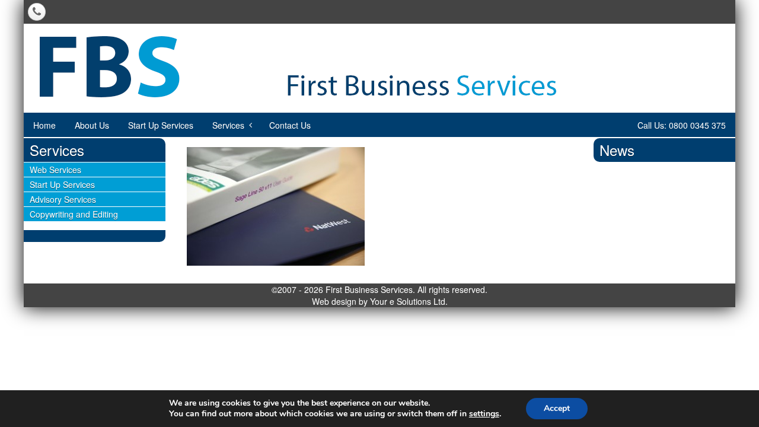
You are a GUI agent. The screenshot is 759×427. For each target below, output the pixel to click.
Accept (557, 408)
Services (228, 125)
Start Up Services (160, 125)
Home (44, 125)
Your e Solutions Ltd (407, 301)
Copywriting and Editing (74, 214)
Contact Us (290, 125)
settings (484, 414)
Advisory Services (63, 199)
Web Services (55, 170)
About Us (92, 125)
